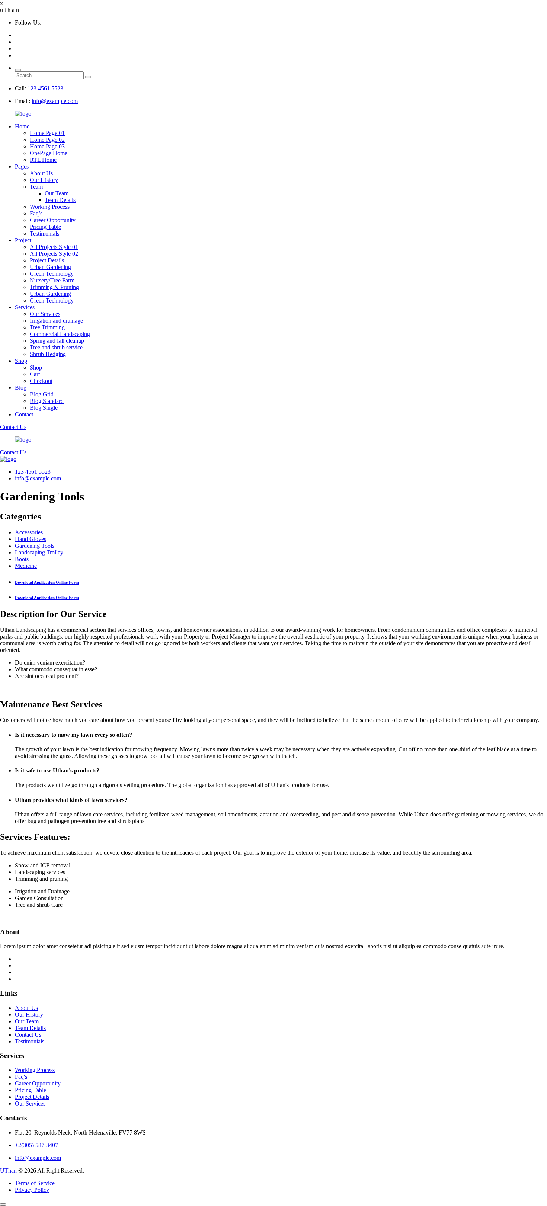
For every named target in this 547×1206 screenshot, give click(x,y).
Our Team (56, 193)
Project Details (47, 260)
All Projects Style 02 (54, 253)
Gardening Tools (34, 546)
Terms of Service (35, 1183)
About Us (41, 173)
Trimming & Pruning (54, 287)
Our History (44, 180)
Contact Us (13, 427)
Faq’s (36, 213)
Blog (20, 387)
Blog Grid (42, 394)
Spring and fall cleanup (57, 341)
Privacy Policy (32, 1190)
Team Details (60, 200)
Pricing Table (45, 227)
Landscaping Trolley (39, 552)
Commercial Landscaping (60, 334)
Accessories (29, 532)
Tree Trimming (47, 327)
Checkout (41, 381)
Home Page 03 (47, 146)
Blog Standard (47, 401)
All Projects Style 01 (54, 247)
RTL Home (43, 160)
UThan (8, 1170)
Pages (22, 166)
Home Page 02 (47, 140)
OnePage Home (48, 153)
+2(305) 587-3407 (36, 1145)
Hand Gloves (30, 539)
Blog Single (44, 407)
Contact (24, 414)
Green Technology (52, 274)
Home (22, 126)
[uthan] (23, 114)
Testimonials (44, 233)
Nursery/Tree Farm (52, 280)
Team (36, 186)
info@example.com (55, 101)
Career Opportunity (53, 220)
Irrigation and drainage (56, 320)
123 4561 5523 (45, 88)
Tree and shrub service (56, 347)
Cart (35, 374)
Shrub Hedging (48, 354)
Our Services (45, 314)
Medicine (26, 566)
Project (23, 240)
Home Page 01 (47, 133)
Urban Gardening (50, 267)
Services (25, 307)
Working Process (50, 207)
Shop (21, 361)
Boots (22, 559)
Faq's (21, 1077)
